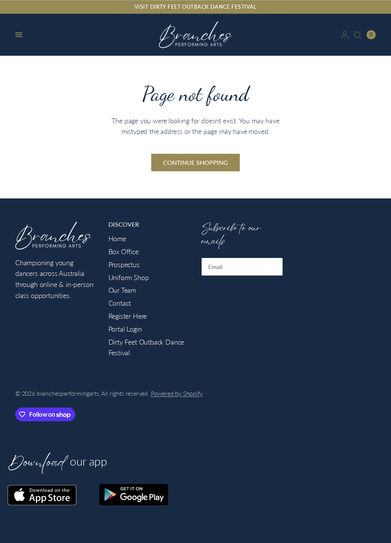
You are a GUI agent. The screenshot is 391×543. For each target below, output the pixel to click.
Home (117, 238)
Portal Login (125, 329)
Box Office (123, 251)
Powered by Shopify (177, 393)
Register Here (127, 316)
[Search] (357, 35)
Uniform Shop (128, 277)
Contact (119, 303)
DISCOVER (123, 225)
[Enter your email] (275, 267)
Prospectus (124, 264)
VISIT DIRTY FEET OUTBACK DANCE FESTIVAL (195, 7)
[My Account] (344, 35)
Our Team (122, 290)
